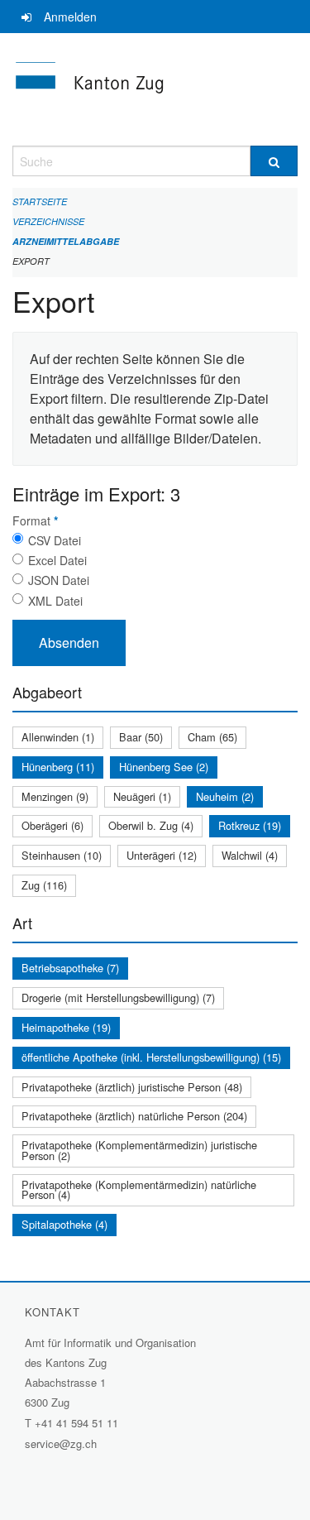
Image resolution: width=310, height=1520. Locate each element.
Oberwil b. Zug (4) (150, 825)
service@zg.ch (61, 1443)
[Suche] (274, 161)
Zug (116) (44, 885)
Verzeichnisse (48, 221)
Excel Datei (57, 560)
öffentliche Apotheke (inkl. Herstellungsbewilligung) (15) (151, 1057)
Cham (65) (212, 737)
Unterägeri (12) (161, 855)
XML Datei (55, 600)
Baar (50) (141, 737)
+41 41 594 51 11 (76, 1423)
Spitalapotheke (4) (64, 1224)
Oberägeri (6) (52, 825)
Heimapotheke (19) (66, 1027)
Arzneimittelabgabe (65, 241)
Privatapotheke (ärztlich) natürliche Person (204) (134, 1116)
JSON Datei (58, 580)
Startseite (39, 201)
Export (31, 261)
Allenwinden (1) (57, 737)
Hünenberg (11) (57, 766)
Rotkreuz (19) (249, 825)
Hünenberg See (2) (163, 766)
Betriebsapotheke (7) (70, 968)
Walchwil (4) (250, 855)
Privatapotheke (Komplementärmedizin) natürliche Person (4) (138, 1190)
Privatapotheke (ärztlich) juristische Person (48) (131, 1087)
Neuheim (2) (225, 796)
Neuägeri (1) (142, 796)
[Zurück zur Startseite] (155, 89)
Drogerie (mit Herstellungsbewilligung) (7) (118, 997)
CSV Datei (54, 540)
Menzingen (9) (54, 796)
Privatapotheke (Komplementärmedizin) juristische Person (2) (139, 1150)
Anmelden (70, 16)
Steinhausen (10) (61, 855)
